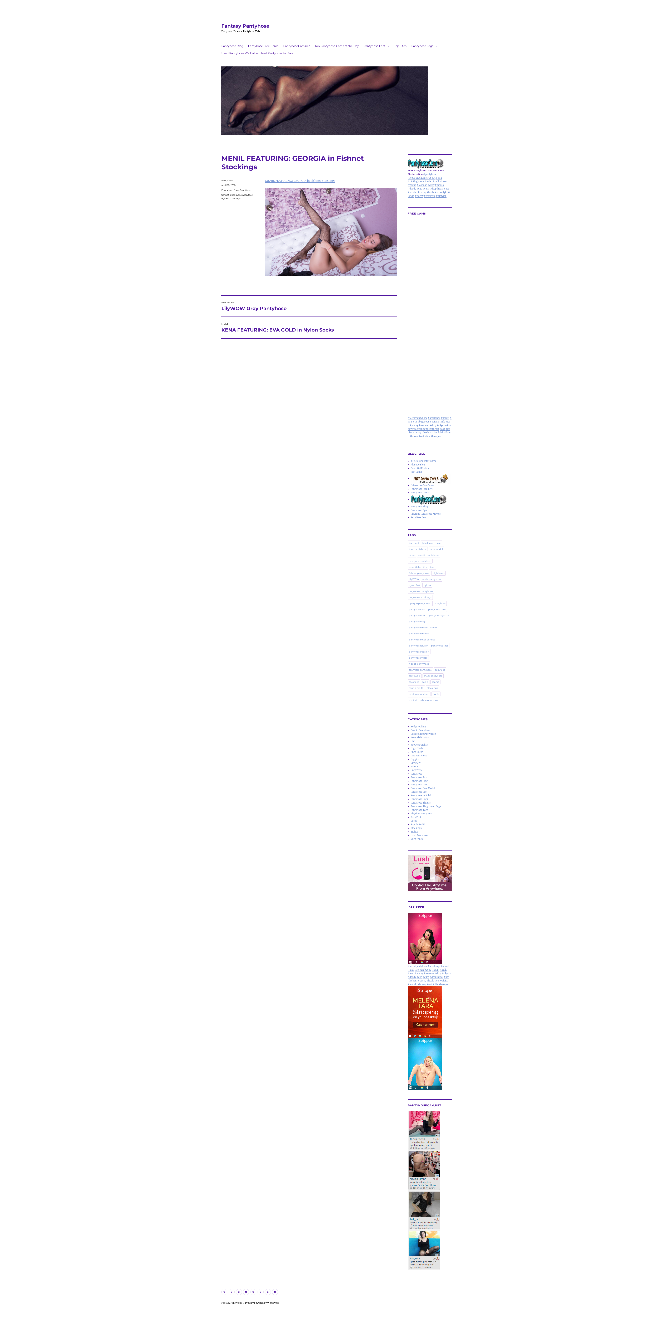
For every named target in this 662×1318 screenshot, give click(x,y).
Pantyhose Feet (374, 46)
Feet (413, 741)
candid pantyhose (428, 555)
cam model (436, 549)
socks (425, 681)
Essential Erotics (420, 468)
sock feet (414, 681)
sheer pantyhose (433, 675)
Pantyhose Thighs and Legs (426, 806)
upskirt (413, 700)
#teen (443, 181)
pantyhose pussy (418, 645)
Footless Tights (419, 744)
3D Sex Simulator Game (423, 461)
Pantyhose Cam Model (423, 788)
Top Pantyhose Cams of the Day (337, 46)
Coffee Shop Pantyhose (423, 733)
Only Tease (417, 770)
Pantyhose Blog (232, 46)
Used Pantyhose (419, 835)
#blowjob (441, 195)
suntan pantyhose (419, 694)
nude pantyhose (431, 579)
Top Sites (400, 46)
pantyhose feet (417, 615)
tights (436, 694)
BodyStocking (418, 726)
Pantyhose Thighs (421, 802)
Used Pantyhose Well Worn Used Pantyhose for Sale (257, 53)
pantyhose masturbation (423, 627)
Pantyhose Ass (419, 777)
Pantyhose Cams (420, 492)
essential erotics (418, 567)
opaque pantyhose (419, 603)
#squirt (431, 177)
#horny (419, 195)
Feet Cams (416, 471)
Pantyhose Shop (419, 506)
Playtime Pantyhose (421, 813)
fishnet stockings (230, 194)
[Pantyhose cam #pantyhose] (429, 499)
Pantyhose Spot (419, 510)
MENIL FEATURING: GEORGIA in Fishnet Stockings (300, 180)
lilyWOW (414, 579)
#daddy (412, 188)
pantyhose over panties (422, 639)
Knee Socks (417, 752)
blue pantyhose (418, 549)
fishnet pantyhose (419, 573)
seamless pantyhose (420, 669)
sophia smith (416, 688)
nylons (225, 198)
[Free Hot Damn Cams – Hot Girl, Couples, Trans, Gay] (431, 478)
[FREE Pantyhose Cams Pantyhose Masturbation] (430, 163)
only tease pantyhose (421, 591)
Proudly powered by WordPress (262, 1302)
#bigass (439, 185)
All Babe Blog (418, 464)
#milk (436, 181)
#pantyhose (430, 174)
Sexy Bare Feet (419, 517)
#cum (426, 188)
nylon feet (247, 194)
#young (412, 185)
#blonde (412, 984)
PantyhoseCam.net (296, 46)
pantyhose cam (437, 609)
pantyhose (439, 603)
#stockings (420, 177)
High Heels (417, 748)
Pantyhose (227, 180)
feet (432, 567)
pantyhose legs (417, 621)
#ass (446, 188)
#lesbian (412, 192)
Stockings (245, 190)
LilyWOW (416, 762)
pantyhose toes (439, 645)
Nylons (414, 766)
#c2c (419, 188)
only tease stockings (420, 597)
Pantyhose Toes (419, 810)
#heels (430, 192)
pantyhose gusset (439, 615)
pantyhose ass (417, 609)
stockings (235, 198)
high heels (438, 573)
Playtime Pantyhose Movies (426, 513)
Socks (414, 820)
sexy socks (414, 675)
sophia (435, 681)
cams (412, 555)
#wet (427, 195)
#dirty (431, 185)
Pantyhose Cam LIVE (422, 489)
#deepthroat (436, 188)
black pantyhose (431, 543)
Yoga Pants (417, 839)
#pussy (422, 192)
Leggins (415, 759)
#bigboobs (418, 181)
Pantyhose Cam (419, 784)
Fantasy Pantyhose (245, 26)
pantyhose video (418, 657)
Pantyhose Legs (422, 46)
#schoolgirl (441, 192)
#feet (411, 177)
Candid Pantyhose (420, 730)
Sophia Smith (418, 824)
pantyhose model (419, 633)
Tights (414, 831)
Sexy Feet (416, 817)
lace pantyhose (419, 755)
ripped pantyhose (419, 663)
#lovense (422, 185)
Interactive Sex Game (422, 485)
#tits (432, 195)
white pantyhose (429, 700)
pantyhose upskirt (419, 651)
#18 (410, 181)
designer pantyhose (420, 561)
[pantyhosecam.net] (430, 1190)
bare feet (414, 543)
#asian (428, 181)
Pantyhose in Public (421, 795)
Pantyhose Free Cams (263, 46)
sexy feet (440, 669)
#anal (439, 177)
